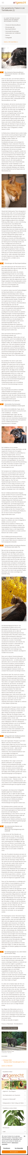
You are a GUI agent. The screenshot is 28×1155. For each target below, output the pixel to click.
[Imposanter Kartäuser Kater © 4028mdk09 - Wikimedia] (14, 1041)
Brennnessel (6, 1127)
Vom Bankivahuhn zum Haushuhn (11, 1095)
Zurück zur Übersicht (7, 1065)
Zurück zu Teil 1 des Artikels (10, 1028)
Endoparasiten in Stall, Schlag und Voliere (13, 1103)
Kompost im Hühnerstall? (9, 1099)
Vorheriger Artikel (7, 1060)
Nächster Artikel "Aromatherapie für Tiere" (14, 1062)
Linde (4, 1131)
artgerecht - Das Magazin (9, 1091)
